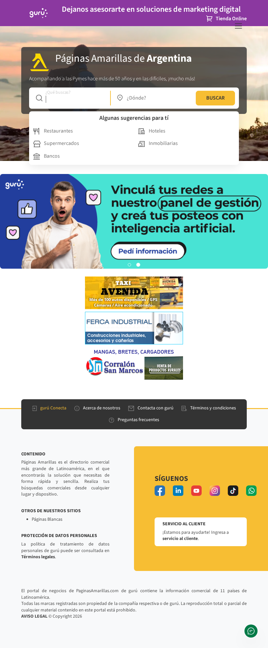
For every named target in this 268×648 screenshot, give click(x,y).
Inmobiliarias (163, 143)
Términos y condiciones (213, 408)
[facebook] (160, 490)
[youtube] (196, 490)
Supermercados (61, 143)
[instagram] (214, 490)
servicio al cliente (180, 538)
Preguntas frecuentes (138, 420)
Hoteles (157, 130)
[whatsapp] (251, 490)
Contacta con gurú (156, 408)
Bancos (52, 156)
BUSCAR (215, 98)
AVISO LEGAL (34, 616)
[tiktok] (233, 490)
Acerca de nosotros (101, 408)
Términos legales (38, 557)
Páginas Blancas (47, 519)
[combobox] (69, 98)
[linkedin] (178, 490)
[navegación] (238, 26)
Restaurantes (58, 130)
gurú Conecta (53, 408)
